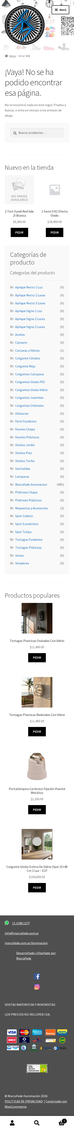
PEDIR (37, 657)
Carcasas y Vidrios (27, 350)
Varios (19, 555)
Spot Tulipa (23, 532)
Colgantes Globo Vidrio (31, 390)
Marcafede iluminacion (31, 484)
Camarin (21, 342)
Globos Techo (25, 461)
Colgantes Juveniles (29, 398)
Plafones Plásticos (28, 500)
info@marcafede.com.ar (22, 933)
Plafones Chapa (26, 492)
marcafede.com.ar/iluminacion (26, 943)
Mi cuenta (12, 1123)
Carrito (57, 1119)
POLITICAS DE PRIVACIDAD (24, 1101)
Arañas (20, 334)
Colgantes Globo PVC (30, 382)
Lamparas (22, 476)
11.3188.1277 (21, 923)
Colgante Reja (25, 366)
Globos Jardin (25, 445)
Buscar (37, 1123)
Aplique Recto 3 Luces (30, 303)
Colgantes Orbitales (29, 405)
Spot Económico (26, 524)
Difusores (22, 413)
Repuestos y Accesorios (31, 508)
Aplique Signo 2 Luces (30, 319)
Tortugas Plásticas (28, 547)
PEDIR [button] (19, 232)
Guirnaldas (22, 468)
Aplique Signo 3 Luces (30, 327)
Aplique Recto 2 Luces (30, 295)
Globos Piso (23, 453)
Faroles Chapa (25, 429)
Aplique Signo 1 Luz (28, 311)
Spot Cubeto (24, 516)
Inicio (12, 56)
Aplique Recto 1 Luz (29, 287)
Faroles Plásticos (27, 437)
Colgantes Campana (29, 374)
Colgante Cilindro (27, 358)
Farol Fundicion (26, 421)
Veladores (22, 563)
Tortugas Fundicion (28, 539)
